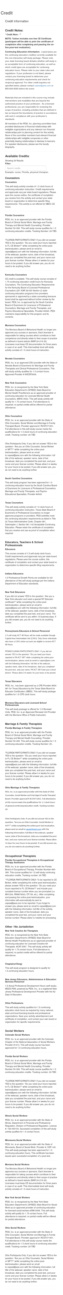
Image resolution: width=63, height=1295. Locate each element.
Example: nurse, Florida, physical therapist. (27, 172)
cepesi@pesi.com (33, 829)
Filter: (9, 163)
